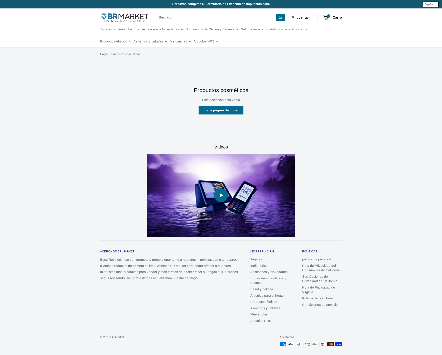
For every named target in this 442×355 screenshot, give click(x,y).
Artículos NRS (204, 41)
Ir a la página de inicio (221, 110)
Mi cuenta (300, 17)
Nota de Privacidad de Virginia (318, 290)
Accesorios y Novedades (160, 29)
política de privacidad (318, 259)
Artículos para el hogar (287, 29)
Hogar (104, 54)
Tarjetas (106, 29)
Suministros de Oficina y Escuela (210, 29)
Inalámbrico (127, 29)
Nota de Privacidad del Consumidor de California (321, 268)
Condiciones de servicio (320, 304)
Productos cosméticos (125, 54)
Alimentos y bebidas (148, 41)
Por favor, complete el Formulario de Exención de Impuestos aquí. (221, 4)
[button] (430, 4)
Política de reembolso (318, 298)
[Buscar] (280, 17)
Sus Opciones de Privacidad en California (319, 279)
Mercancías (178, 41)
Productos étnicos (113, 41)
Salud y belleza (252, 29)
